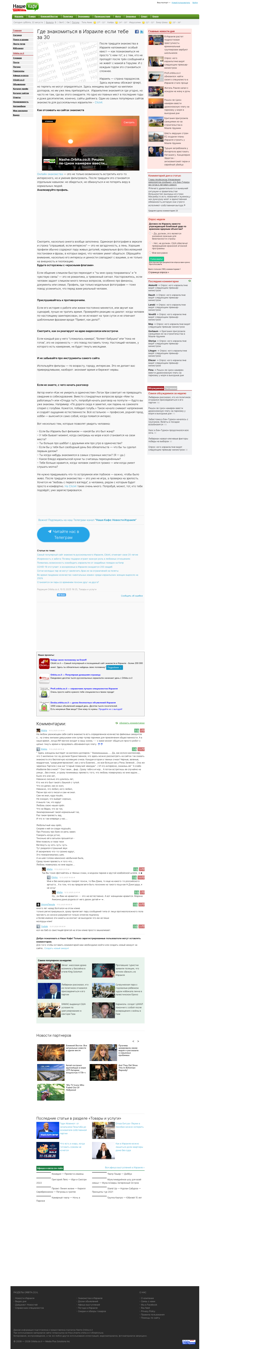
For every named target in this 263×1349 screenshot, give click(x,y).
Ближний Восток (49, 16)
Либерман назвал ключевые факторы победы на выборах (168, 439)
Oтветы (17, 97)
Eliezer (152, 360)
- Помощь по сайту (149, 1317)
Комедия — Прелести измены (68, 1174)
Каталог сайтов (21, 93)
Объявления (19, 84)
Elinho (44, 749)
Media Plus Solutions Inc (57, 1341)
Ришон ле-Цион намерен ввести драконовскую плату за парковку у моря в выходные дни (176, 106)
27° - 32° (101, 22)
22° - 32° (150, 22)
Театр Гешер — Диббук (119, 1174)
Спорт (144, 16)
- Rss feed (144, 1308)
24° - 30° (123, 22)
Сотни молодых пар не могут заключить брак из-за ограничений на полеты (77, 570)
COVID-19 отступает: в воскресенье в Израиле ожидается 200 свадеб (74, 566)
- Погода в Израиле (87, 1308)
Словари (17, 58)
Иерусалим (135, 22)
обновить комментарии (132, 723)
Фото (118, 16)
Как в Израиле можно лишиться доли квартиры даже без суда (129, 1146)
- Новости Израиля (24, 1298)
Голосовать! (156, 259)
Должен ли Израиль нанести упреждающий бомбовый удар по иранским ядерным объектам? (167, 226)
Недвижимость (21, 102)
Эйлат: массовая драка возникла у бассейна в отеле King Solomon (73, 968)
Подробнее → (115, 667)
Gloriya (152, 341)
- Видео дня (20, 1301)
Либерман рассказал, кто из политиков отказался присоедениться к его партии (169, 400)
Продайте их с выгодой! (110, 709)
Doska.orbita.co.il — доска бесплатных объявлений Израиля (83, 702)
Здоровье (131, 16)
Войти (195, 3)
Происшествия (102, 16)
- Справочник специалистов (29, 1308)
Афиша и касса (20, 75)
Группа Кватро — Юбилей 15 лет (124, 1197)
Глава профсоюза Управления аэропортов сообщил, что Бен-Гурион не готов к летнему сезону (168, 182)
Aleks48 (152, 285)
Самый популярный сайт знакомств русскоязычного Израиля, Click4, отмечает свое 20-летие (87, 554)
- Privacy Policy (147, 1311)
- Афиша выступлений (88, 1304)
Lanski (151, 304)
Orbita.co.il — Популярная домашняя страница (75, 675)
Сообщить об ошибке (132, 595)
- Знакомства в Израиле (89, 1298)
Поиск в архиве (20, 39)
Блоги (155, 16)
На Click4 (71, 486)
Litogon (152, 350)
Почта (16, 62)
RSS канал (18, 48)
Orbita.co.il (18, 53)
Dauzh (151, 295)
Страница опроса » (158, 272)
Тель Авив (87, 22)
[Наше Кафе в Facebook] (136, 31)
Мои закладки (20, 110)
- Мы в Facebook (148, 1304)
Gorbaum (153, 331)
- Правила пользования (152, 1314)
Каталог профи (20, 88)
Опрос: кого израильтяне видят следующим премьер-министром (168, 288)
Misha (44, 730)
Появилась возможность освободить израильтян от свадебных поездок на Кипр (80, 562)
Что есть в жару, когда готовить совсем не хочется (72, 1146)
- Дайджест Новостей (26, 1304)
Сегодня (17, 35)
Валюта (50, 22)
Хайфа (110, 22)
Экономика (83, 16)
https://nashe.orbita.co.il (79, 1333)
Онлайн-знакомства (50, 174)
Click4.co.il (18, 80)
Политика (68, 16)
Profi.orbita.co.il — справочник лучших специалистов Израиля (84, 688)
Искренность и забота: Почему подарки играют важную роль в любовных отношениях (83, 558)
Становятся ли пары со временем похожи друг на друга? (68, 582)
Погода (75, 22)
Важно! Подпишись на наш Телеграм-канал (87, 520)
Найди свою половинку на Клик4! (69, 660)
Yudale (44, 926)
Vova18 (152, 314)
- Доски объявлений (87, 1301)
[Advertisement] (90, 216)
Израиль (19, 16)
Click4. (98, 102)
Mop (150, 324)
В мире (32, 16)
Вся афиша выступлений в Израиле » (125, 1167)
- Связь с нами (147, 1301)
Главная (17, 30)
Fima (150, 370)
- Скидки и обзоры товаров (91, 1311)
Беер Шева (161, 22)
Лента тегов (19, 44)
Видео (16, 115)
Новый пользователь (181, 3)
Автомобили (19, 106)
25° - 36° (177, 22)
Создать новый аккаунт (56, 948)
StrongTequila (48, 904)
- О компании (146, 1298)
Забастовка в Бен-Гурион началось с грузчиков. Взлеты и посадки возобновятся (168, 422)
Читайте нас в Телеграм (65, 534)
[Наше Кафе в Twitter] (142, 31)
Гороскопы (18, 71)
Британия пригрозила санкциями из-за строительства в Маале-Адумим (166, 334)
